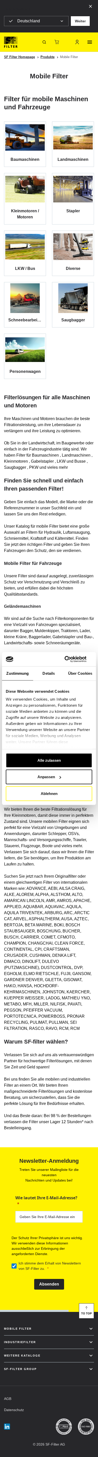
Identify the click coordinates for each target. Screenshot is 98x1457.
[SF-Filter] (11, 42)
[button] (80, 21)
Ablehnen (49, 793)
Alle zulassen (49, 760)
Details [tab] (48, 673)
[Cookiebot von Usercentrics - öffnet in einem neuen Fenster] (70, 659)
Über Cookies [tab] (80, 673)
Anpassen (46, 777)
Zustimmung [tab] (17, 673)
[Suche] (44, 42)
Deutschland (28, 21)
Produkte (47, 57)
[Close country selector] (90, 6)
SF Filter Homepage (19, 57)
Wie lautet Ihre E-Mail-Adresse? (46, 1198)
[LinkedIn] (7, 1427)
